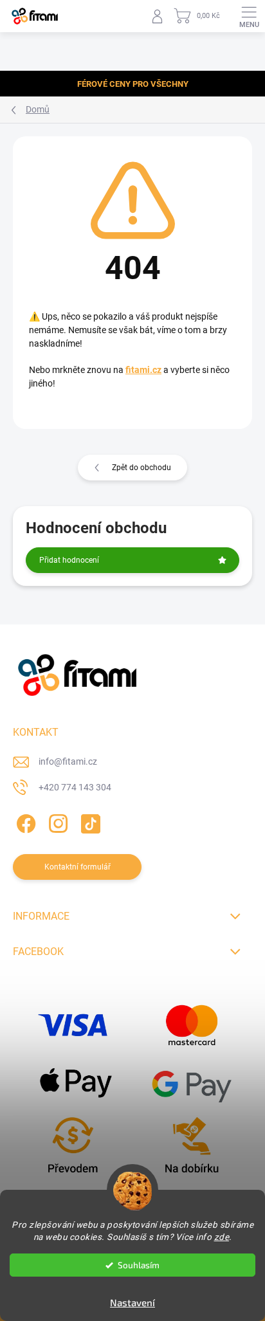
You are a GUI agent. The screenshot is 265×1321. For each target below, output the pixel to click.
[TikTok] (88, 821)
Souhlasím (139, 1265)
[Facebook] (24, 821)
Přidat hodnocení (69, 560)
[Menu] (249, 16)
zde (222, 1237)
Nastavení (132, 1302)
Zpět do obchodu (141, 467)
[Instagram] (56, 821)
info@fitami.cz (68, 761)
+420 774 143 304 (75, 787)
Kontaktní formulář (77, 866)
